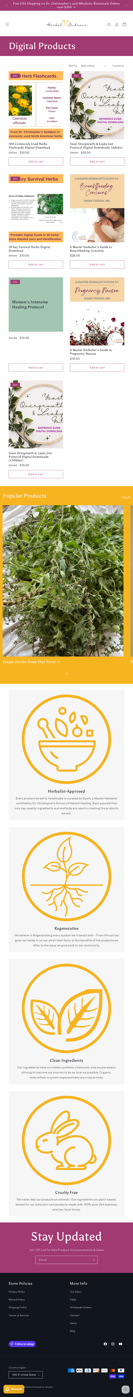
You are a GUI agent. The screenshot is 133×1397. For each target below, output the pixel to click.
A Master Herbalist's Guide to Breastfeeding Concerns (91, 248)
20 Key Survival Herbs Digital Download (29, 248)
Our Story (75, 1291)
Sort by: (73, 65)
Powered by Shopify (43, 1387)
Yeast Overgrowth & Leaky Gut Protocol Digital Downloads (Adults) (96, 145)
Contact (74, 1315)
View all (125, 496)
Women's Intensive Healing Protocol (30, 304)
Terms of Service (19, 1315)
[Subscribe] (93, 1260)
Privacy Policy (17, 1291)
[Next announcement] (126, 5)
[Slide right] (74, 674)
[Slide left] (59, 674)
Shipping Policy (18, 1307)
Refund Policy (17, 1299)
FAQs (73, 1299)
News (73, 1323)
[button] (7, 24)
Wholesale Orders (80, 1307)
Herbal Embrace (25, 1387)
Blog (72, 1331)
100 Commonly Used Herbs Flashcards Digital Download (29, 145)
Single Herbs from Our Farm (29, 661)
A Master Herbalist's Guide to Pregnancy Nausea (91, 351)
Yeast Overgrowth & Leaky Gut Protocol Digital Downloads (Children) (30, 456)
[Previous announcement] (7, 5)
